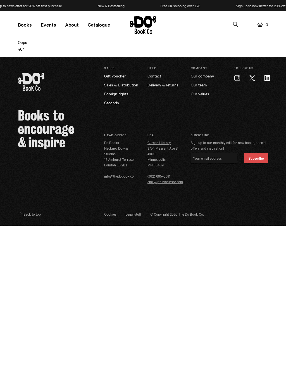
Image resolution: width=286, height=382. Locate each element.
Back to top (32, 213)
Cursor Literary (159, 142)
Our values (200, 93)
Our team (199, 85)
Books (25, 24)
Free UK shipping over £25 (176, 5)
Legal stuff (133, 213)
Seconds (111, 102)
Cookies (110, 213)
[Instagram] (237, 78)
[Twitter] (252, 78)
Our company (202, 76)
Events (48, 24)
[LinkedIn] (267, 78)
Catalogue (99, 24)
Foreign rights (116, 93)
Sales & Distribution (121, 85)
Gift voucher (115, 76)
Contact (154, 76)
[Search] (235, 24)
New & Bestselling (107, 5)
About (72, 24)
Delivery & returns (162, 85)
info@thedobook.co (119, 175)
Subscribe (256, 158)
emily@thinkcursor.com (165, 181)
